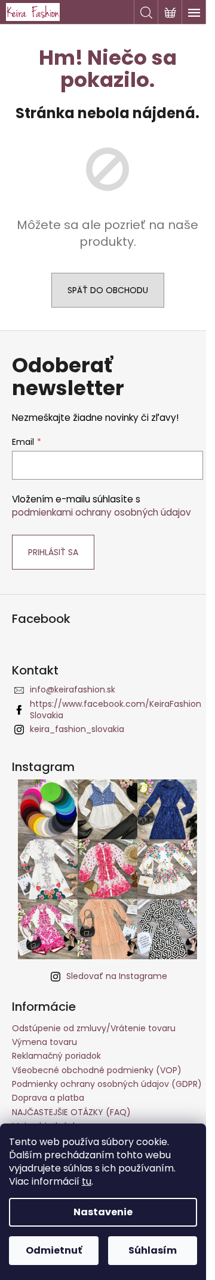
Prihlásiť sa (53, 552)
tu (86, 1181)
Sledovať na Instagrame (116, 976)
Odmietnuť (54, 1250)
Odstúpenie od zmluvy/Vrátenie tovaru (94, 1028)
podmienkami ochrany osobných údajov (101, 512)
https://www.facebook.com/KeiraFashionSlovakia (115, 709)
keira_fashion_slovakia (77, 729)
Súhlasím (152, 1250)
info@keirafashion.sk (72, 689)
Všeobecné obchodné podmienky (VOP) (97, 1070)
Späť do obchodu (107, 290)
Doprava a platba (48, 1098)
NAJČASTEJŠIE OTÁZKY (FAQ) (71, 1112)
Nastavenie (103, 1212)
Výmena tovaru (44, 1042)
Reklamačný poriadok (56, 1056)
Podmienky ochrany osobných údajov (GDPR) (107, 1084)
